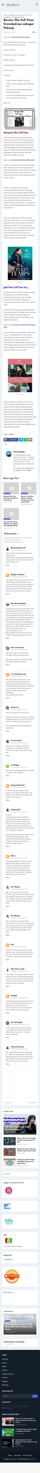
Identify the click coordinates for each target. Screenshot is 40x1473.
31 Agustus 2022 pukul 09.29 (19, 577)
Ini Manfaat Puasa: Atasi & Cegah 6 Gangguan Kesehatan (26, 1430)
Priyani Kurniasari (17, 1047)
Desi (12, 944)
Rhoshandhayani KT (18, 548)
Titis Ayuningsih (16, 1022)
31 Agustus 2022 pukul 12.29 (19, 743)
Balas (7, 565)
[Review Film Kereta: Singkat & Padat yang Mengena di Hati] (10, 1141)
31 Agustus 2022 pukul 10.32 (19, 676)
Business (5, 1359)
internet (4, 1370)
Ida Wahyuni (15, 887)
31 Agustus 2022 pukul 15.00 (19, 889)
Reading (5, 1381)
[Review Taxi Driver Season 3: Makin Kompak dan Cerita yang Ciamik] (8, 1422)
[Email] (30, 439)
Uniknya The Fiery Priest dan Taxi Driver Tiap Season (11, 498)
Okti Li (13, 856)
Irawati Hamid (16, 740)
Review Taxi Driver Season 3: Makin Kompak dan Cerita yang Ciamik (27, 499)
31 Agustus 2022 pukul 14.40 (19, 812)
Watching (12, 15)
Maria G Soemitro (17, 647)
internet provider (7, 1374)
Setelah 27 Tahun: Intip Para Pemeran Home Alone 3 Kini (26, 1150)
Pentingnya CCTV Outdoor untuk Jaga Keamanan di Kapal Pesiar (26, 1161)
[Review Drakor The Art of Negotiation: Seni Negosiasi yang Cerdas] (8, 1443)
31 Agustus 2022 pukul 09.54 (19, 649)
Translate (9, 1408)
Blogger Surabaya (18, 574)
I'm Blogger (15, 765)
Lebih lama (31, 1102)
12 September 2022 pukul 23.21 (20, 1049)
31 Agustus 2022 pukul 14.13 (19, 787)
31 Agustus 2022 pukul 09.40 (19, 605)
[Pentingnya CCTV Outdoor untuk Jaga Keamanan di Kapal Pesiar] (10, 1163)
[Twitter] (21, 439)
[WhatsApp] (26, 439)
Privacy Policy (27, 1455)
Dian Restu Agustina (18, 603)
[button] (3, 4)
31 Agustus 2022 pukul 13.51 (19, 767)
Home (5, 15)
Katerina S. (15, 707)
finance (4, 1363)
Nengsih (14, 995)
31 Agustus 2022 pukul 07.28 (19, 550)
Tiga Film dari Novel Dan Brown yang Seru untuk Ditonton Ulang (11, 524)
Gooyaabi (32, 1459)
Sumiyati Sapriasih (18, 785)
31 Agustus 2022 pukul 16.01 (19, 946)
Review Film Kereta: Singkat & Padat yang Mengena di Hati (26, 1140)
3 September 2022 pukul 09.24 (20, 998)
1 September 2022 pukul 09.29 (19, 971)
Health (4, 1366)
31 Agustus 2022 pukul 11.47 (19, 709)
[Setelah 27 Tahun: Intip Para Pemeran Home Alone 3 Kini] (10, 1152)
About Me (17, 1455)
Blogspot (14, 1459)
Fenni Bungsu (19, 451)
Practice (5, 1377)
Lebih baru (8, 1102)
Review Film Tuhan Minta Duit (23, 160)
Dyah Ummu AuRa (17, 969)
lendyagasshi (15, 809)
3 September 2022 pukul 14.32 (19, 1024)
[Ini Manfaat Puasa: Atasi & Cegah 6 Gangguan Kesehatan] (8, 1432)
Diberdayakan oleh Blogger (15, 1342)
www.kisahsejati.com (18, 674)
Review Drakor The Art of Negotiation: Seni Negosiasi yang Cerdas (26, 1442)
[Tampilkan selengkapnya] (6, 444)
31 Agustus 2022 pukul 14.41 (19, 858)
